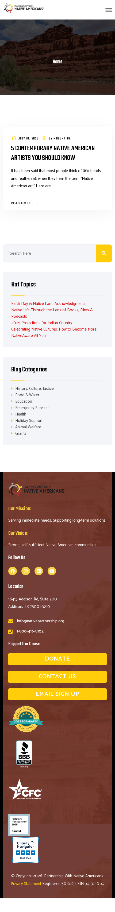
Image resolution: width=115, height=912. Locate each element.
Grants (20, 433)
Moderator (62, 138)
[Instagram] (25, 571)
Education (23, 401)
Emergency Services (32, 408)
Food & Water (27, 395)
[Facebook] (12, 571)
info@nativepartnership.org (40, 621)
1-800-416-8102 (30, 631)
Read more (21, 203)
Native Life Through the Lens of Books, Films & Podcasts (52, 313)
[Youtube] (52, 571)
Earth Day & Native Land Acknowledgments (48, 303)
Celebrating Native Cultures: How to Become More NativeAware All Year (54, 332)
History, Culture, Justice (34, 388)
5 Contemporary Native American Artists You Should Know (53, 153)
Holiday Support (29, 420)
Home (57, 62)
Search (104, 253)
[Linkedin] (38, 571)
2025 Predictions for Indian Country (41, 323)
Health (20, 414)
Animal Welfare (28, 427)
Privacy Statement (26, 883)
